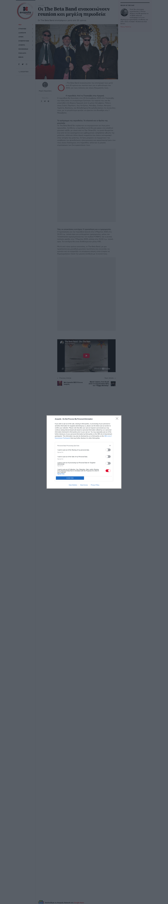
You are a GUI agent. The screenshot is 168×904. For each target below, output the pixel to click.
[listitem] (84, 446)
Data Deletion (73, 485)
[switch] (108, 450)
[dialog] (84, 452)
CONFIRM (70, 478)
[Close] (117, 419)
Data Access (84, 485)
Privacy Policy (95, 485)
